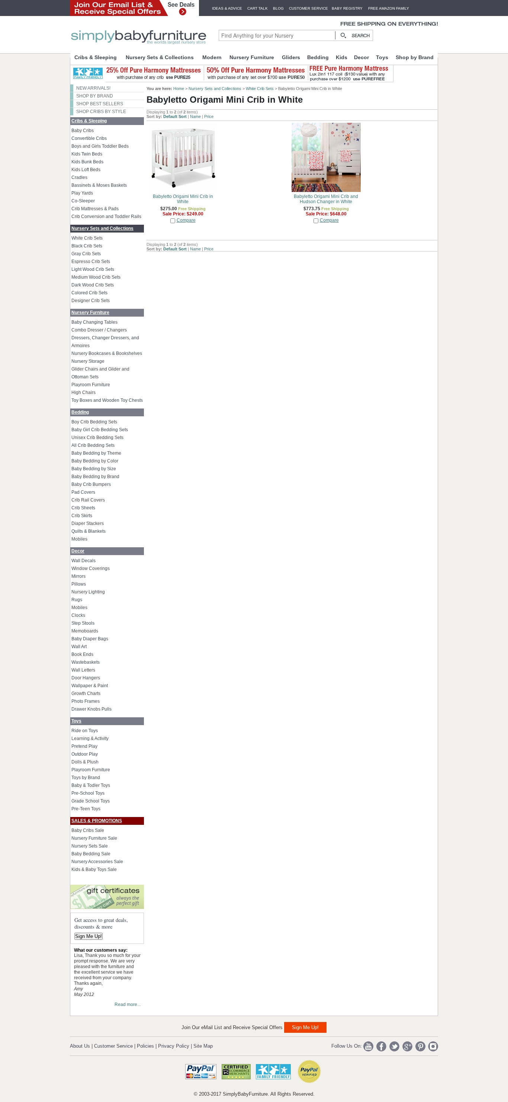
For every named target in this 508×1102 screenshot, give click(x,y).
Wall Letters (83, 670)
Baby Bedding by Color (94, 461)
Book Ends (82, 654)
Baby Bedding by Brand (95, 476)
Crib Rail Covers (88, 500)
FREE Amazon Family (388, 8)
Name (195, 116)
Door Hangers (85, 677)
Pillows (78, 584)
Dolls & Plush (85, 762)
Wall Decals (83, 560)
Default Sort (175, 116)
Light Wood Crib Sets (92, 269)
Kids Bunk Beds (87, 161)
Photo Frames (85, 701)
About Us (80, 1046)
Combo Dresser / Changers (99, 330)
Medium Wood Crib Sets (95, 277)
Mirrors (78, 576)
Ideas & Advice (227, 8)
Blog (278, 8)
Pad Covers (83, 492)
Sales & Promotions (96, 820)
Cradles (79, 177)
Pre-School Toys (88, 793)
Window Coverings (90, 568)
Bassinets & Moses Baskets (99, 185)
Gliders (291, 57)
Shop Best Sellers (99, 103)
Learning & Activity (90, 738)
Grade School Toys (90, 801)
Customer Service (308, 8)
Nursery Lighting (88, 592)
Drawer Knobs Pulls (91, 709)
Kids (341, 57)
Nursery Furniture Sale (94, 838)
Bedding (318, 57)
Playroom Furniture (90, 384)
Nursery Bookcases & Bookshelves (106, 353)
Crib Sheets (83, 507)
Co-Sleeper (83, 201)
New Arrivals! (93, 88)
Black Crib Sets (86, 246)
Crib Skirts (81, 515)
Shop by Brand (415, 57)
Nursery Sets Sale (89, 846)
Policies (145, 1046)
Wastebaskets (85, 662)
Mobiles (79, 539)
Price (208, 116)
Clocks (78, 615)
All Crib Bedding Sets (93, 445)
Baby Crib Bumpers (91, 484)
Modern (212, 57)
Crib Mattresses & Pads (95, 208)
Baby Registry (347, 8)
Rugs (76, 599)
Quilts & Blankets (88, 531)
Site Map (203, 1046)
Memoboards (84, 631)
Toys (382, 57)
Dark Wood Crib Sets (92, 285)
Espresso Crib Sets (90, 261)
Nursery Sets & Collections (160, 57)
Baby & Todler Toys (90, 785)
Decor (361, 57)
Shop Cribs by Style (101, 111)
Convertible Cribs (89, 138)
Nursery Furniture (251, 57)
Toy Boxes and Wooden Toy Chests (107, 400)
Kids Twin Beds (86, 154)
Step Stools (82, 623)
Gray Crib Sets (86, 253)
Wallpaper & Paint (89, 685)
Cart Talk (257, 8)
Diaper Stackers (87, 523)
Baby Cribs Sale (87, 830)
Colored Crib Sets (89, 292)
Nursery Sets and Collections (102, 228)
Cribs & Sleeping (95, 57)
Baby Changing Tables (94, 322)
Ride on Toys (84, 730)
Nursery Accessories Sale (97, 861)
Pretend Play (84, 746)
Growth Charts (85, 693)
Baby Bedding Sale (90, 853)
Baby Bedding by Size (93, 468)
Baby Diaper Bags (89, 638)
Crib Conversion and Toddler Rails (106, 216)
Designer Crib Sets (90, 300)
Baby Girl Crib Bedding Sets (99, 429)
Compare (186, 220)
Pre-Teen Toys (85, 808)
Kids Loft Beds (85, 169)
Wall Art (79, 646)
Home (178, 88)
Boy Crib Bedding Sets (94, 422)
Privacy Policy (173, 1046)
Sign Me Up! (88, 936)
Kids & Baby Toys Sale (94, 869)
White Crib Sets (87, 238)
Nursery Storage (88, 361)
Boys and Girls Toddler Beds (100, 146)
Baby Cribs (82, 130)
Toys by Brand (85, 777)
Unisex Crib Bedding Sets (97, 437)
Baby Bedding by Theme (96, 453)
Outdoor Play (84, 754)
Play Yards (82, 193)
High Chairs (83, 392)
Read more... (128, 1004)
